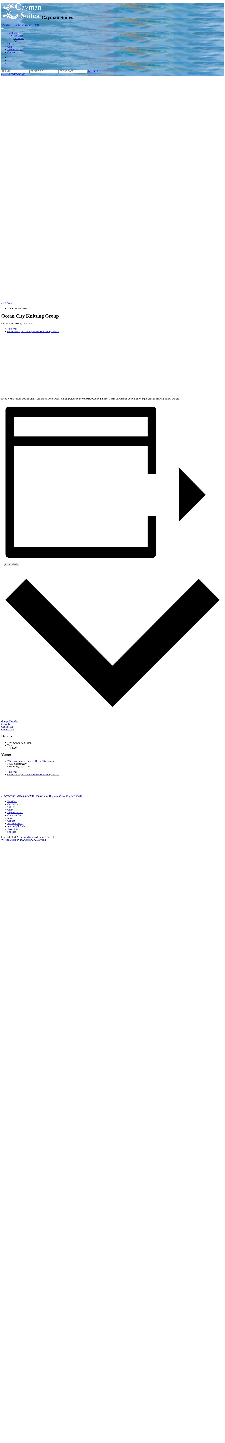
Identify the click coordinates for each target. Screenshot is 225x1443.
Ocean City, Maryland (35, 839)
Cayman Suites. (27, 837)
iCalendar (6, 724)
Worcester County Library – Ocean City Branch (30, 761)
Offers (10, 44)
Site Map (11, 831)
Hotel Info (12, 33)
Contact (11, 52)
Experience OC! (15, 49)
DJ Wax (12, 328)
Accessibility (13, 829)
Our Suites (18, 38)
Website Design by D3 (12, 839)
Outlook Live (7, 729)
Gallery (17, 41)
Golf (9, 46)
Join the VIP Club (16, 826)
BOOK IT (93, 71)
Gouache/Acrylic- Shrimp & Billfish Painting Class (33, 331)
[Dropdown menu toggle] (18, 33)
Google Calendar (9, 721)
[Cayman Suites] (21, 17)
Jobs (9, 818)
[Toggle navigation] (2, 28)
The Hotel (18, 35)
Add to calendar (12, 564)
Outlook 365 (7, 726)
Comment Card (14, 815)
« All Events (7, 303)
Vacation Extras (14, 823)
